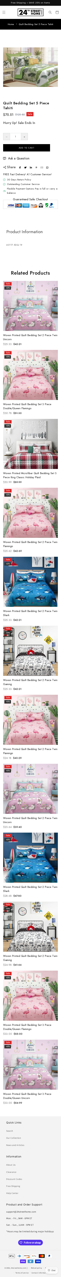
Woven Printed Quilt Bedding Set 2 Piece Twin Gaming (30, 682)
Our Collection (13, 1137)
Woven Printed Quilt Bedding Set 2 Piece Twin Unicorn (30, 337)
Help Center (12, 1193)
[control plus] (24, 136)
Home (11, 24)
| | (27, 1268)
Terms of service (22, 1273)
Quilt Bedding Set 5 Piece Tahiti (36, 24)
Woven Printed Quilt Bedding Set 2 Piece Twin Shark (30, 613)
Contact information (40, 1273)
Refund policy (36, 1268)
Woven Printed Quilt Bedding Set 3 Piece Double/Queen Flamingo (27, 406)
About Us (11, 1164)
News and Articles (15, 1145)
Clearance (11, 1172)
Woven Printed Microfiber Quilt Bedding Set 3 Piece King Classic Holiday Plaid (30, 475)
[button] (3, 12)
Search (9, 1130)
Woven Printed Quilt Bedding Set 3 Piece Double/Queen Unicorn (27, 1096)
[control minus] (6, 136)
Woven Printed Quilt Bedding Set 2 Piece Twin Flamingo (30, 544)
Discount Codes (14, 1179)
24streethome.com (18, 1268)
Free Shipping (13, 1186)
